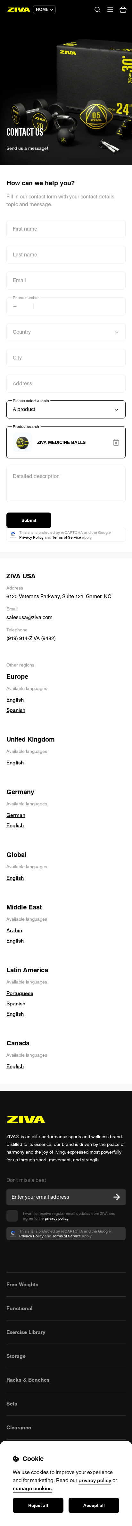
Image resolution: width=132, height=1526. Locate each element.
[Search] (97, 9)
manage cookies (32, 1488)
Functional (19, 1308)
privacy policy (56, 1218)
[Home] (18, 9)
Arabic (14, 930)
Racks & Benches (28, 1380)
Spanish (15, 710)
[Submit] (116, 1197)
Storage (16, 1356)
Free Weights (22, 1284)
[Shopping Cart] (123, 9)
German (15, 815)
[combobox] (66, 442)
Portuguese (19, 993)
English (15, 699)
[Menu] (110, 9)
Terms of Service (66, 537)
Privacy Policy (31, 537)
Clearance (18, 1427)
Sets (11, 1403)
